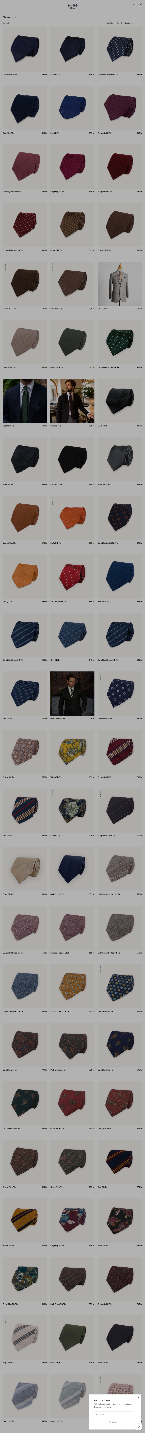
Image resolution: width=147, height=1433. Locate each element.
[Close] (138, 1397)
